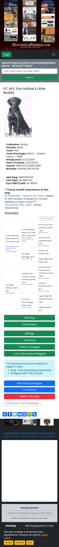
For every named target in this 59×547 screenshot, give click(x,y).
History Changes (29, 347)
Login (6, 54)
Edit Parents (29, 324)
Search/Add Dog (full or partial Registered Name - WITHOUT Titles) (28, 64)
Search (29, 77)
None (29, 542)
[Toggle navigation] (53, 54)
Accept (8, 542)
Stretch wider (46, 218)
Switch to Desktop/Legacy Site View (29, 513)
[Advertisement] (29, 471)
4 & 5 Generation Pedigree (29, 353)
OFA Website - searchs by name (25, 195)
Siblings (29, 333)
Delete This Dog (29, 396)
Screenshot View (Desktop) (22, 403)
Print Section (29, 389)
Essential (20, 542)
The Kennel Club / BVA (18, 205)
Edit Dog (30, 317)
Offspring (29, 340)
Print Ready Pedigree (29, 383)
